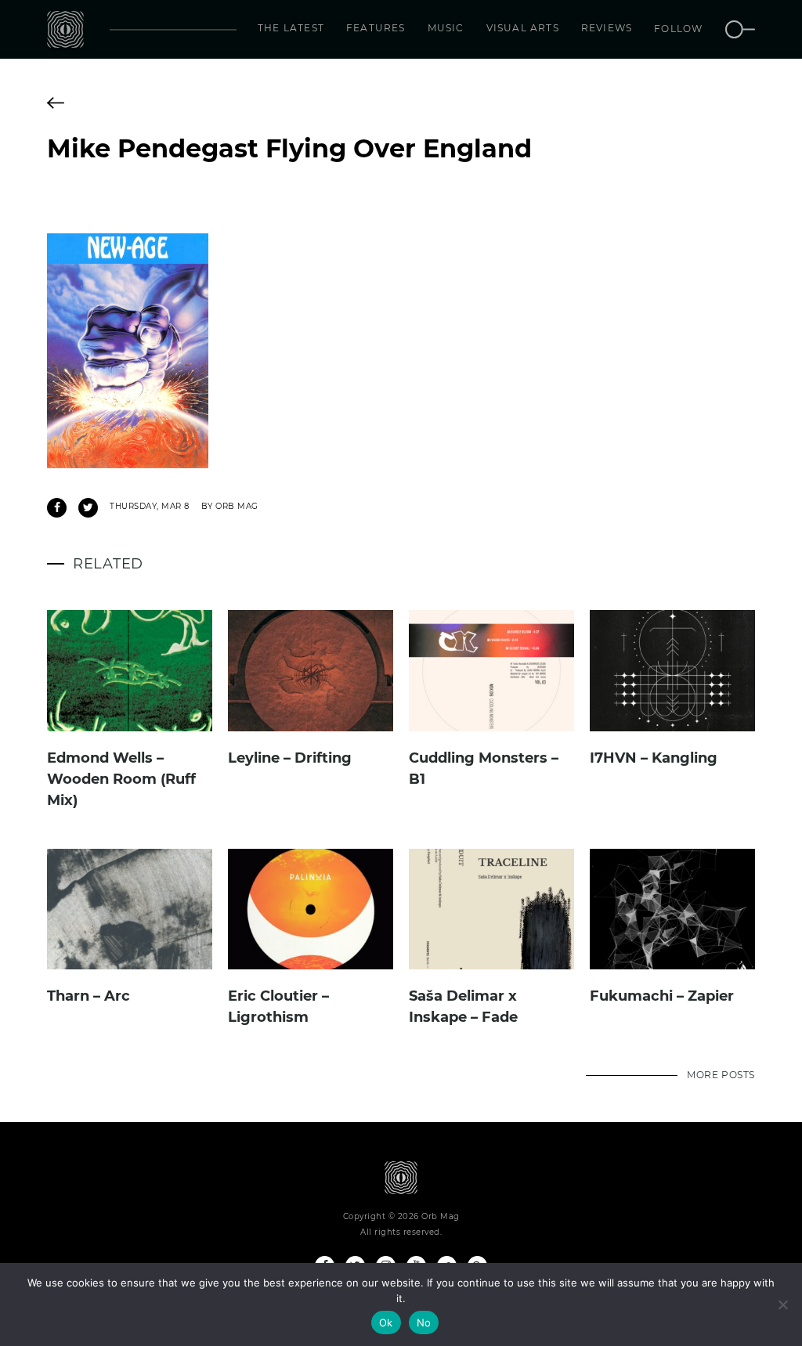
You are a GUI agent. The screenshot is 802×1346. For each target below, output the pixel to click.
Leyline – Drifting (290, 758)
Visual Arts (522, 28)
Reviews (606, 28)
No (424, 1322)
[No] (782, 1304)
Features (376, 28)
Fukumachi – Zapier (662, 996)
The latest (291, 28)
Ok (386, 1322)
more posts (721, 1075)
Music (446, 28)
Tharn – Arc (88, 996)
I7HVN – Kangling (653, 758)
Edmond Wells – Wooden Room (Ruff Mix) (121, 779)
